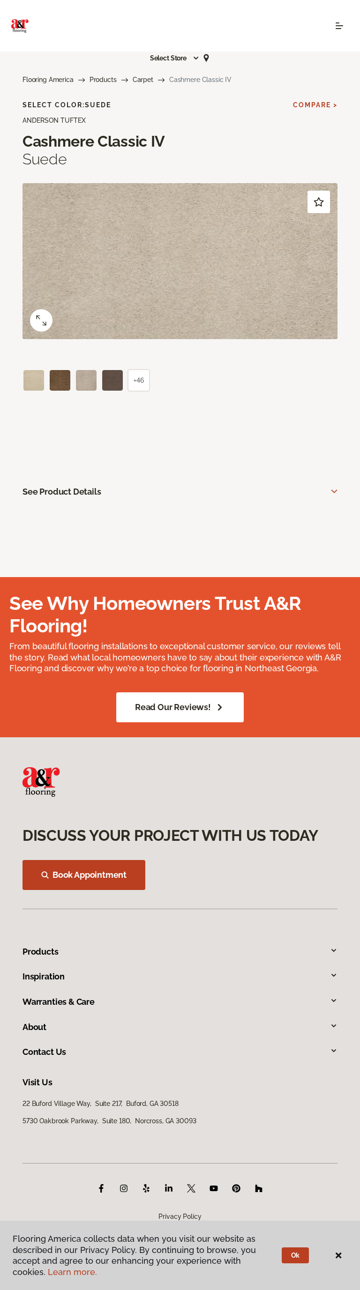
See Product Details (61, 492)
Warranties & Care (58, 1002)
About (34, 1027)
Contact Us (44, 1052)
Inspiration (43, 976)
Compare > (315, 105)
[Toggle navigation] (339, 25)
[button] (175, 58)
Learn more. (72, 1272)
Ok (295, 1255)
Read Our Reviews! (173, 707)
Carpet (143, 79)
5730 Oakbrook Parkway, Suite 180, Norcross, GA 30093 (109, 1121)
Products (103, 79)
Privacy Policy (179, 1216)
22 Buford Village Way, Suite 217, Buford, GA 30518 (100, 1103)
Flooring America (48, 79)
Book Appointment (89, 875)
